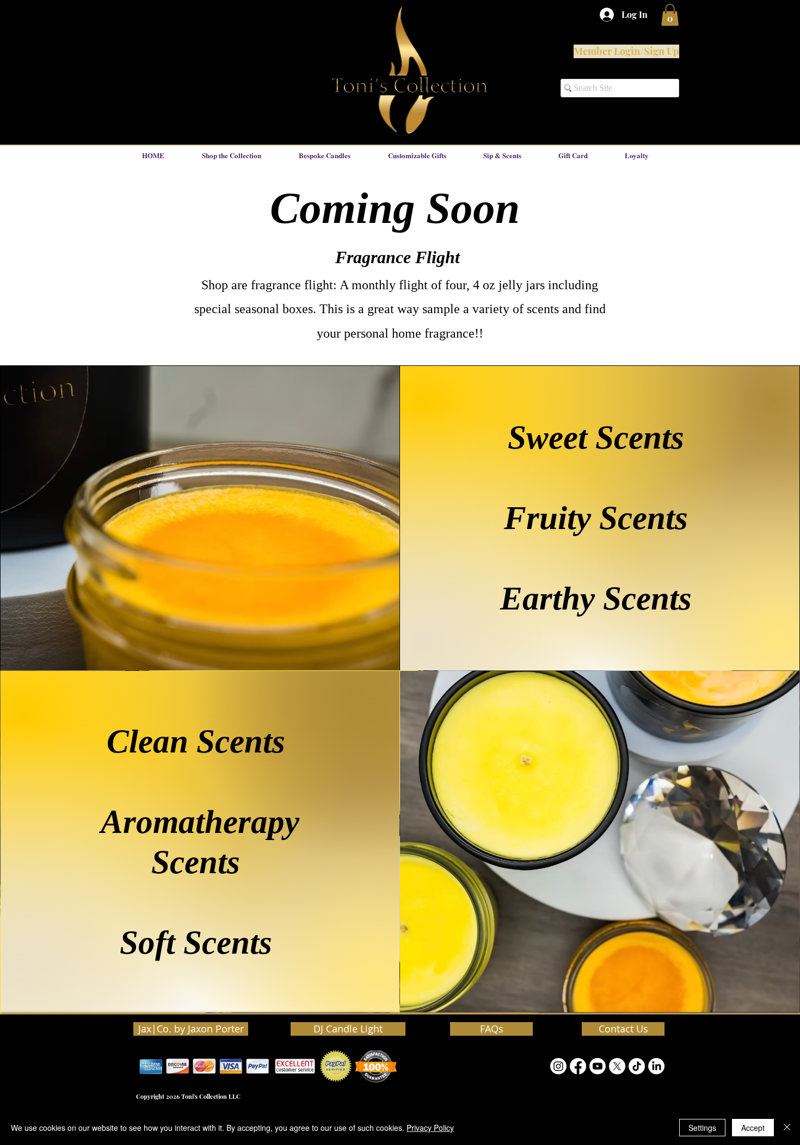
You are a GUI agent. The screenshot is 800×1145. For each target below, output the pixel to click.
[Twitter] (617, 1066)
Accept (753, 1127)
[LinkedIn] (656, 1066)
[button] (670, 15)
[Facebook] (578, 1066)
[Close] (786, 1127)
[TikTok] (637, 1066)
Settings (702, 1127)
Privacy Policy (430, 1127)
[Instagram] (558, 1066)
